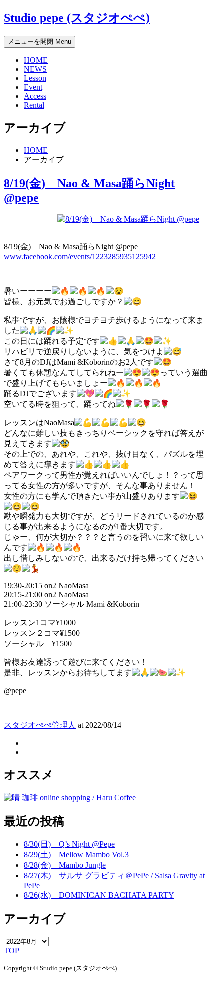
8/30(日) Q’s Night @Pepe (69, 844)
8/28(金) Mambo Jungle (65, 865)
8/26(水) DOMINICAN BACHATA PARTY (99, 895)
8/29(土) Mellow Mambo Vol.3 (76, 854)
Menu (40, 42)
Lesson (35, 78)
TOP (12, 950)
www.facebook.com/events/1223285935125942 (80, 256)
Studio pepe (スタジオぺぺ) (77, 18)
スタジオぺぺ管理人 (40, 725)
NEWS (35, 69)
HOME (36, 60)
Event (33, 87)
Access (35, 96)
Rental (34, 105)
